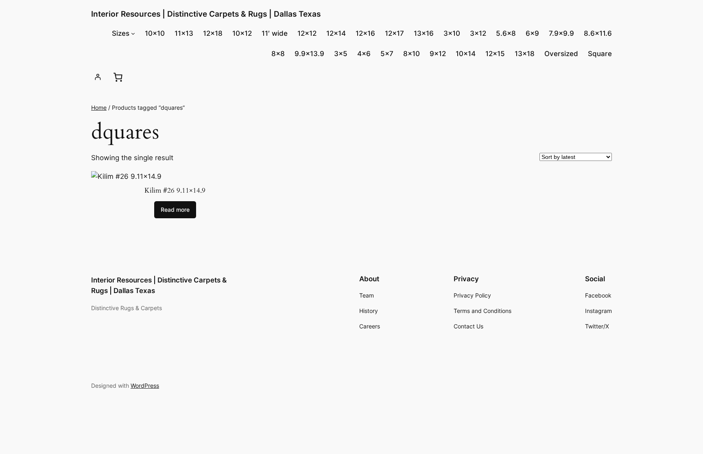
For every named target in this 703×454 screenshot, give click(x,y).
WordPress (145, 385)
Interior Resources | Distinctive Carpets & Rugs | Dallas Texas (206, 14)
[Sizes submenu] (133, 33)
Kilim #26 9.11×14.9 (174, 191)
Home (99, 107)
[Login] (97, 77)
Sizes (120, 33)
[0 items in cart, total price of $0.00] (117, 77)
